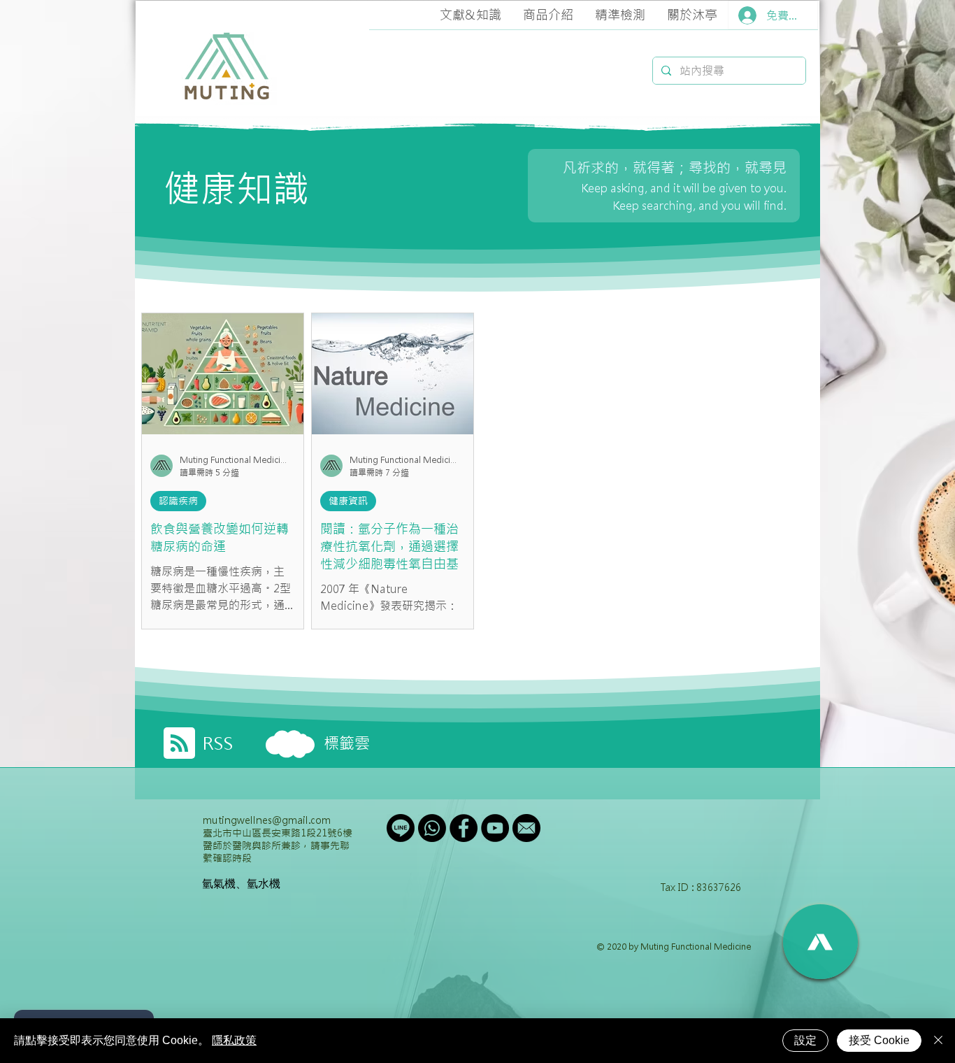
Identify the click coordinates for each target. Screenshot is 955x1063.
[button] (470, 15)
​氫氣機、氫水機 (241, 884)
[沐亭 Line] (401, 828)
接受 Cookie (879, 1040)
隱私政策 (234, 1040)
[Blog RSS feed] (179, 743)
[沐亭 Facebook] (464, 828)
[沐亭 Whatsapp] (432, 828)
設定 (805, 1040)
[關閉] (938, 1040)
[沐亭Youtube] (495, 828)
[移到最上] (820, 941)
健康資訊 (348, 500)
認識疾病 (178, 500)
